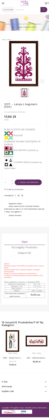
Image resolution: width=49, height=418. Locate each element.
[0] (46, 3)
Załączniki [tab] (24, 253)
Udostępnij (16, 195)
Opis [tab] (25, 241)
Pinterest (22, 195)
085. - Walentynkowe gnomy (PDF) (36, 358)
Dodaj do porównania (15, 189)
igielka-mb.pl (19, 408)
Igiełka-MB (12, 361)
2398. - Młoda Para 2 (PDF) (12, 358)
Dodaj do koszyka (29, 182)
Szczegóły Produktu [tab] (24, 247)
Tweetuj (19, 195)
